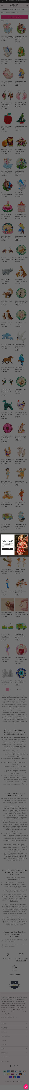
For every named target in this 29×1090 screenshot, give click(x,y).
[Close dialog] (27, 535)
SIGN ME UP (8, 548)
